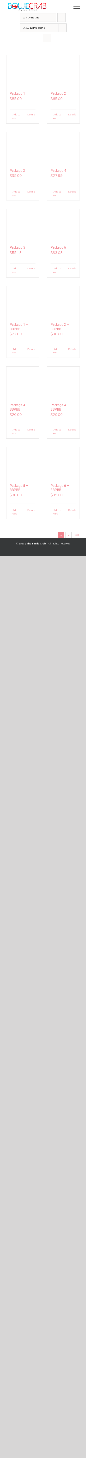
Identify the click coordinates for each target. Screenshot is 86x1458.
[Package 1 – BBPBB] (22, 302)
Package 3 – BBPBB (19, 407)
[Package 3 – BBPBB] (22, 383)
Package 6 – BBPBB (60, 488)
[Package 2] (63, 71)
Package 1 (17, 94)
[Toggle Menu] (77, 7)
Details (31, 114)
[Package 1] (22, 71)
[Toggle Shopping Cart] (62, 6)
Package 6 (58, 247)
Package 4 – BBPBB (60, 407)
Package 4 (58, 171)
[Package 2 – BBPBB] (63, 302)
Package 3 (17, 171)
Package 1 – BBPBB (19, 327)
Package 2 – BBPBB (60, 327)
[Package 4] (63, 148)
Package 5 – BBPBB (19, 488)
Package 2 (58, 94)
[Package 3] (22, 148)
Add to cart (16, 116)
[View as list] (47, 38)
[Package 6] (63, 225)
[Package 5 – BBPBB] (22, 463)
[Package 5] (22, 225)
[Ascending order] (61, 17)
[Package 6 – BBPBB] (63, 463)
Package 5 (17, 247)
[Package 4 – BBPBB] (63, 383)
